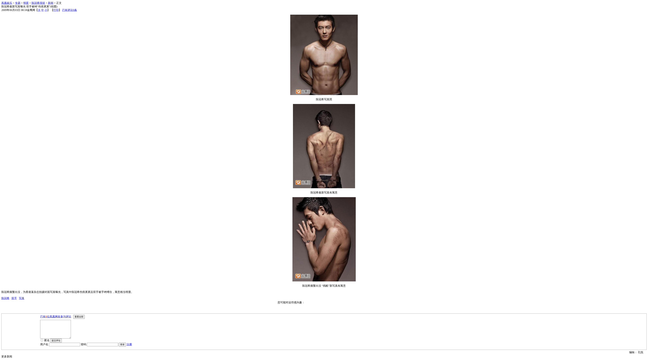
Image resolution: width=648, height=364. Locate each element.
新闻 (50, 3)
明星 (26, 3)
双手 (14, 298)
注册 (129, 344)
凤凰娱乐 (6, 3)
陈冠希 (5, 298)
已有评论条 (69, 10)
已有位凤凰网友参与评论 (55, 316)
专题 (17, 3)
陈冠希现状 (38, 3)
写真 (21, 298)
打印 (56, 10)
